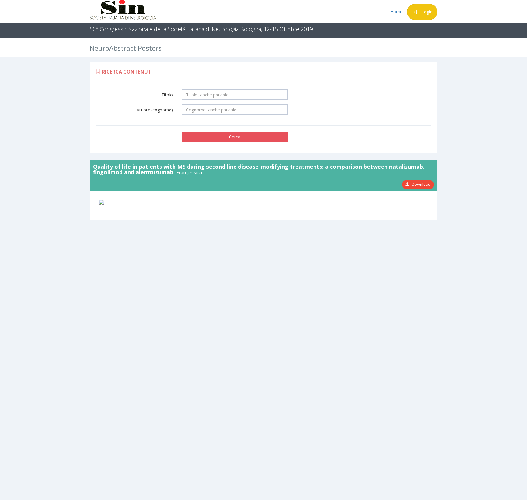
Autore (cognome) (155, 110)
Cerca (234, 137)
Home (396, 11)
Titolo (167, 95)
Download (420, 184)
